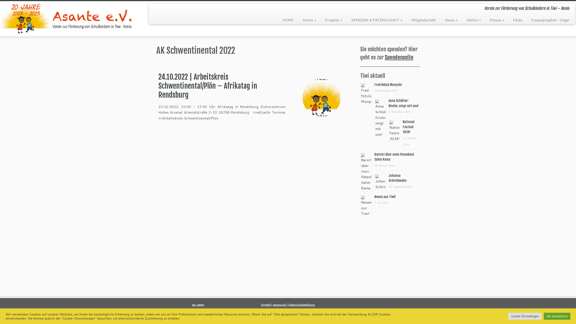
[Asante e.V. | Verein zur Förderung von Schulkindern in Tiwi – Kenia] (66, 18)
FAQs (517, 19)
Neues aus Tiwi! (385, 197)
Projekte (332, 19)
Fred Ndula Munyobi (388, 85)
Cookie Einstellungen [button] (525, 316)
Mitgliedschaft (424, 19)
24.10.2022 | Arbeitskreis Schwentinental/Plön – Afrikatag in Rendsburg (207, 85)
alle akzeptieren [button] (557, 316)
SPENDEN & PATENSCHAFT (375, 19)
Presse (496, 19)
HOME (287, 19)
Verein (308, 19)
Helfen (473, 19)
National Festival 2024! (408, 127)
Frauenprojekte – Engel (550, 19)
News (450, 19)
